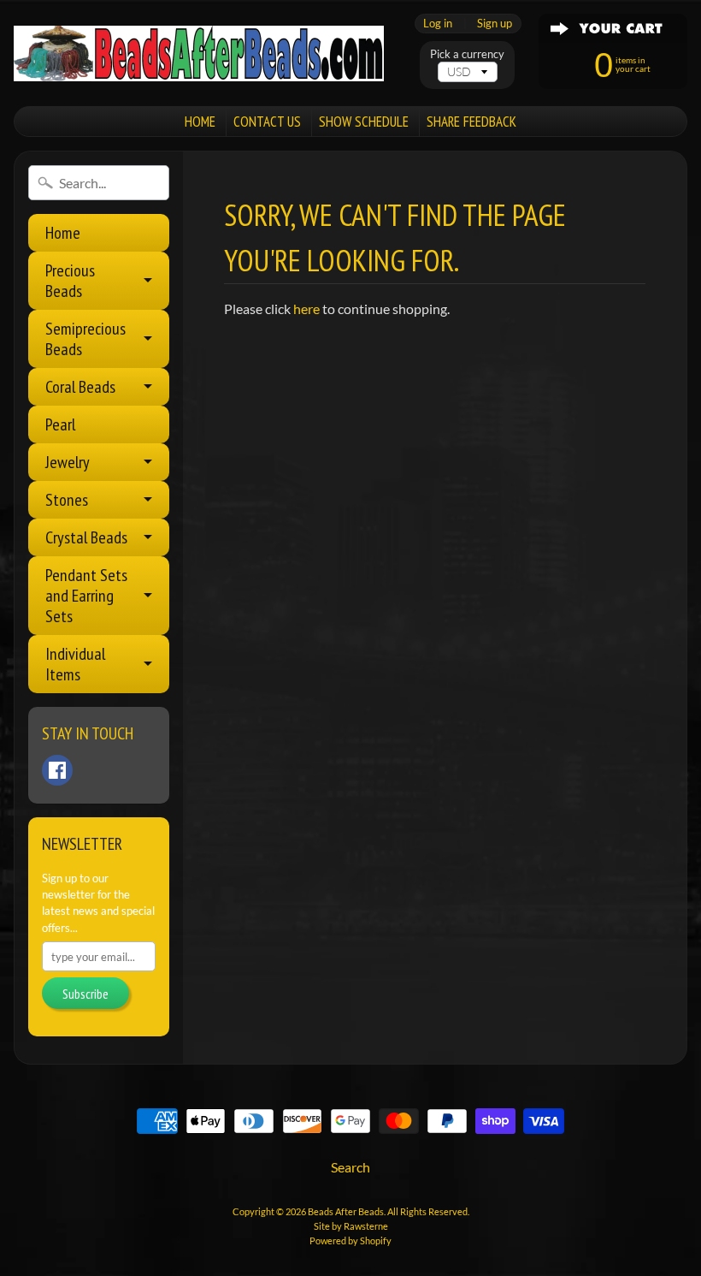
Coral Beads (80, 387)
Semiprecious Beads (85, 339)
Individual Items (75, 664)
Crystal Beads (86, 537)
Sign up (494, 23)
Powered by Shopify (350, 1240)
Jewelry (67, 462)
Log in (437, 23)
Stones (66, 500)
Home (62, 233)
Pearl (60, 424)
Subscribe (85, 993)
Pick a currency (467, 54)
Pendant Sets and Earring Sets (86, 595)
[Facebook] (57, 770)
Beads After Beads (346, 1211)
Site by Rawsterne (351, 1225)
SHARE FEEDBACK (471, 121)
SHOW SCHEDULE (364, 121)
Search (350, 1167)
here (306, 308)
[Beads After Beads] (199, 53)
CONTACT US (267, 121)
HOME (200, 121)
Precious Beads (70, 280)
